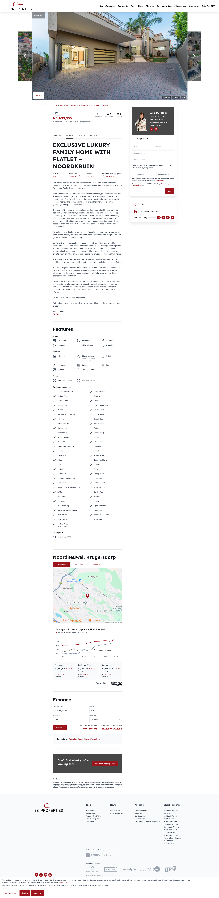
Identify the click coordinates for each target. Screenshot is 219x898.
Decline (25, 893)
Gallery (39, 95)
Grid (183, 97)
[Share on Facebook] (159, 217)
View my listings (155, 125)
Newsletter (141, 175)
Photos (176, 97)
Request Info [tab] (142, 138)
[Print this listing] (135, 204)
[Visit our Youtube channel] (50, 875)
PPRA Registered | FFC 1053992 (158, 122)
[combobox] (109, 719)
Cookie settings (10, 893)
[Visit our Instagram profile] (45, 875)
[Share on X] (163, 217)
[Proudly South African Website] (150, 869)
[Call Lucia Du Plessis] (151, 129)
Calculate (59, 728)
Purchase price (58, 706)
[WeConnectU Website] (93, 869)
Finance (93, 135)
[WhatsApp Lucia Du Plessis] (156, 129)
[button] (25, 56)
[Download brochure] (135, 211)
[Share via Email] (172, 217)
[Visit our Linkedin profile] (41, 875)
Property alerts (163, 175)
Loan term (92, 715)
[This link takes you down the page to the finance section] (103, 176)
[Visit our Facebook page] (36, 875)
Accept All (37, 893)
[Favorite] (45, 107)
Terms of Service (137, 185)
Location (81, 135)
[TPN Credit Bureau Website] (170, 869)
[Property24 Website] (129, 869)
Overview (57, 135)
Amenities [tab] (79, 564)
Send (170, 191)
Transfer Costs (76, 739)
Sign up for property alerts (105, 764)
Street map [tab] (61, 564)
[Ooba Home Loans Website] (100, 855)
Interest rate (57, 715)
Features (69, 135)
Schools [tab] (96, 564)
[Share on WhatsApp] (168, 217)
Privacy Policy (160, 180)
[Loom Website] (110, 869)
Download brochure (149, 211)
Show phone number (156, 119)
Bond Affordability (92, 739)
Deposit (92, 706)
